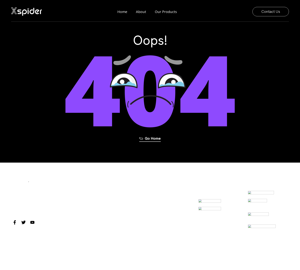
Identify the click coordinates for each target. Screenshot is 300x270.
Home (122, 11)
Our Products (166, 11)
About (141, 11)
